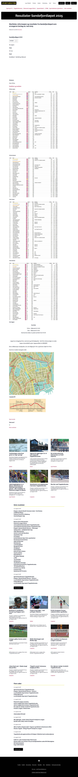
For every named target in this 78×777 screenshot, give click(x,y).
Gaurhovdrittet (18, 553)
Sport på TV (9, 8)
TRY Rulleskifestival (19, 566)
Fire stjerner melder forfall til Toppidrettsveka (26, 706)
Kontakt (23, 764)
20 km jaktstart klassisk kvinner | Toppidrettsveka (27, 526)
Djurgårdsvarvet (18, 546)
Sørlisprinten (17, 561)
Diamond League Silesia (20, 523)
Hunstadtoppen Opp (19, 516)
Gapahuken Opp (18, 534)
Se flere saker (18, 749)
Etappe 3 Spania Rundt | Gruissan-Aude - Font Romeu (28, 511)
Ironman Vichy (17, 569)
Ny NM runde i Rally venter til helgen (23, 721)
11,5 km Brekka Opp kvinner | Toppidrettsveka (26, 580)
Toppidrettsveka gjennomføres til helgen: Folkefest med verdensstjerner (34, 734)
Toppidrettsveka (18, 8)
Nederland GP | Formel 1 (20, 571)
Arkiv (44, 764)
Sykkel (39, 3)
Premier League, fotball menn (22, 708)
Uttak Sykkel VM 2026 (19, 714)
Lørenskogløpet (18, 544)
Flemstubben (17, 549)
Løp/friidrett (28, 3)
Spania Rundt (40, 8)
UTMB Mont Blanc (18, 512)
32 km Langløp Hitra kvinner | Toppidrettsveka (26, 705)
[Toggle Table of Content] (15, 41)
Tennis (54, 3)
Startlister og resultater (15, 86)
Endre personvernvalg (56, 764)
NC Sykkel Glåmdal (19, 556)
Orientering (44, 3)
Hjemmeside (12, 419)
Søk (67, 3)
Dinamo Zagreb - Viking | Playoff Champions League (28, 728)
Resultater (61, 3)
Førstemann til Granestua (21, 539)
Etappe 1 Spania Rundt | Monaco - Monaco (25, 578)
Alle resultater (68, 8)
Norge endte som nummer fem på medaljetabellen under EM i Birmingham (34, 741)
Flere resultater (12, 427)
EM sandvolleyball (19, 743)
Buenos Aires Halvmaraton (21, 521)
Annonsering (28, 764)
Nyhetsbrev (48, 764)
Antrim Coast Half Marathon (21, 533)
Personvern (34, 764)
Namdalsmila (17, 543)
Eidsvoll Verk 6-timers (19, 551)
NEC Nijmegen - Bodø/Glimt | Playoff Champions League (29, 719)
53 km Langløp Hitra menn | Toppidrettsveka (26, 703)
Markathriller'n (18, 554)
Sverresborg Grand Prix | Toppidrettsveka (25, 564)
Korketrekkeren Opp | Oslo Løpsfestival (24, 538)
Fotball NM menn (18, 581)
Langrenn (32, 496)
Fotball (34, 3)
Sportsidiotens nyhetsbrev (56, 8)
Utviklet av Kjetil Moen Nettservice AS (39, 772)
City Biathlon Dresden (20, 562)
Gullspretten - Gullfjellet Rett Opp (23, 529)
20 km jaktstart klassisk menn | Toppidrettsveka (26, 525)
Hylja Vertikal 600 (18, 541)
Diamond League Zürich (30, 8)
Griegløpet (17, 548)
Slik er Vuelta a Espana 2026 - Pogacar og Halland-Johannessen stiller (33, 727)
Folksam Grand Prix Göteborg (22, 514)
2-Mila (15, 557)
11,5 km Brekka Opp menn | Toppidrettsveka (25, 583)
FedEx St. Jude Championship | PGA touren (25, 739)
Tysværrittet (17, 559)
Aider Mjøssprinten (19, 531)
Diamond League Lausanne (21, 701)
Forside (19, 764)
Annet (31, 466)
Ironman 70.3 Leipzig (19, 567)
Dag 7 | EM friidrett (19, 744)
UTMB (46, 8)
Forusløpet (17, 536)
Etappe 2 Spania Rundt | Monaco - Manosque (26, 528)
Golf (50, 3)
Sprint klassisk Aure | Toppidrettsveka (24, 576)
